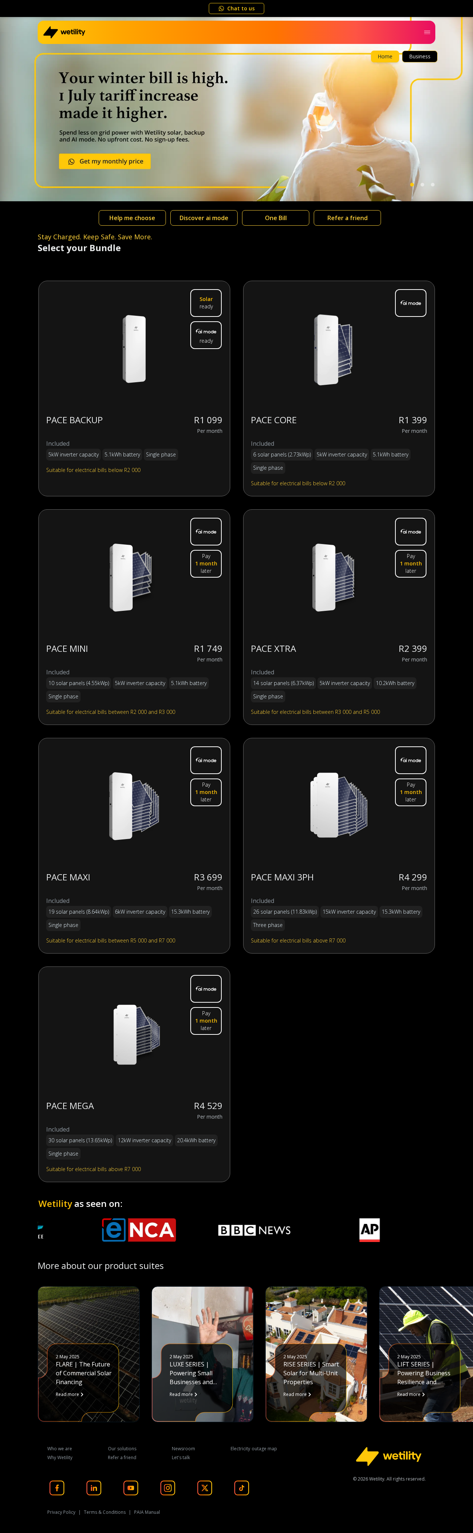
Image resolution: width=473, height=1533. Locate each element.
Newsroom (183, 1448)
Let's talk (181, 1457)
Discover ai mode (204, 218)
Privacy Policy (61, 1512)
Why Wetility (59, 1457)
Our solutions (122, 1448)
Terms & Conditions (105, 1512)
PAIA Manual (147, 1512)
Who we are (59, 1448)
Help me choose (132, 218)
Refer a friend (347, 218)
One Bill (276, 218)
